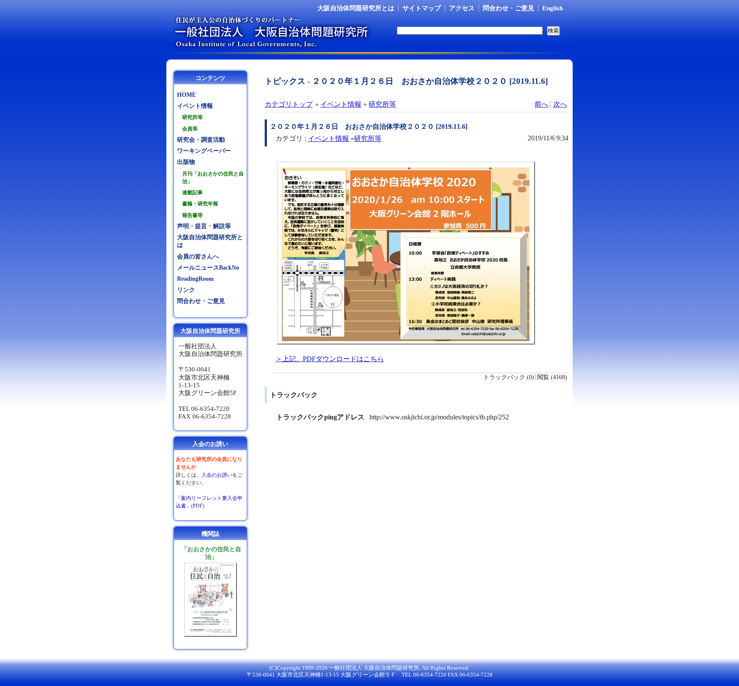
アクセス (462, 8)
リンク (186, 290)
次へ (560, 104)
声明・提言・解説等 (204, 226)
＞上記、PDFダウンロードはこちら (329, 358)
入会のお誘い (216, 475)
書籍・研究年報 (200, 204)
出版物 (186, 162)
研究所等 (382, 104)
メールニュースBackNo (208, 267)
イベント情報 (340, 104)
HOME (186, 95)
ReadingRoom (195, 279)
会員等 (190, 129)
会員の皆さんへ (198, 256)
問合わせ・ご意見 (508, 8)
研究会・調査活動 (201, 140)
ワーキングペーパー (204, 151)
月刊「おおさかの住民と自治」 (213, 177)
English (552, 8)
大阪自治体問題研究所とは (355, 8)
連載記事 (192, 193)
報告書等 (192, 215)
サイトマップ (421, 8)
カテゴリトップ (289, 104)
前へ (541, 104)
